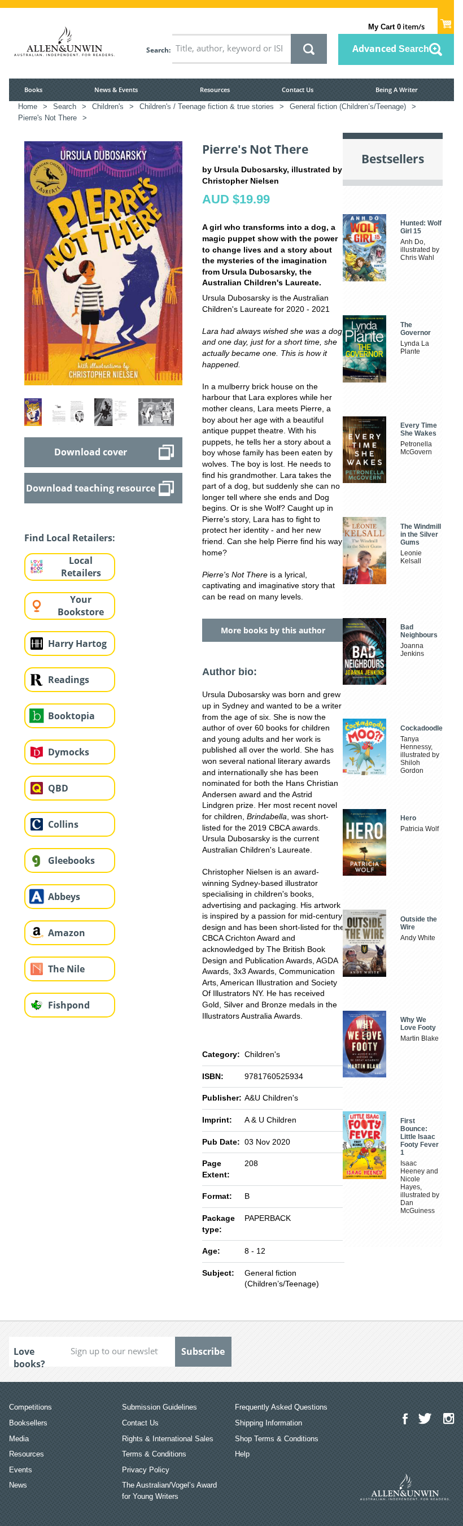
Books (33, 89)
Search (157, 50)
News (18, 1485)
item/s (396, 26)
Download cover (90, 452)
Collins (63, 824)
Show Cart (446, 20)
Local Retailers (81, 567)
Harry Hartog (77, 643)
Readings (68, 679)
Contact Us (297, 89)
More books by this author (273, 630)
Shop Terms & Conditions (276, 1438)
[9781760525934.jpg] (103, 262)
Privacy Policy (145, 1470)
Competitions (30, 1407)
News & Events (116, 89)
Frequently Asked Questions (281, 1407)
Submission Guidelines (159, 1407)
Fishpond (69, 1005)
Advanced (390, 48)
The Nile (66, 969)
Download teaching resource (90, 488)
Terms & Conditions (154, 1454)
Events (20, 1470)
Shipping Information (268, 1423)
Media (19, 1438)
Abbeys (64, 896)
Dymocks (68, 752)
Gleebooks (71, 860)
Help (242, 1454)
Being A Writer (396, 89)
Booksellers (28, 1423)
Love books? (29, 1356)
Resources (215, 89)
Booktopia (71, 716)
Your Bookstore (81, 606)
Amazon (66, 933)
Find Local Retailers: (69, 538)
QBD (58, 788)
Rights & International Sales (167, 1438)
